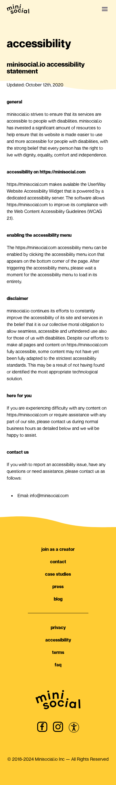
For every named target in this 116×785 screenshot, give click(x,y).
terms (58, 652)
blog (58, 599)
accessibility (58, 640)
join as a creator (58, 549)
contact (58, 561)
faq (58, 664)
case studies (58, 574)
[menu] (104, 9)
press (58, 586)
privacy (58, 627)
